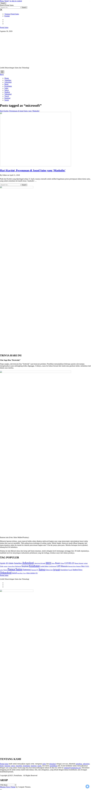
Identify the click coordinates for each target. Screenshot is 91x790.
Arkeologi (8, 82)
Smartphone (64, 570)
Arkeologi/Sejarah (39, 563)
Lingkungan (52, 566)
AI (7, 563)
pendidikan (53, 766)
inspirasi (34, 766)
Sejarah (56, 569)
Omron (5, 570)
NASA (87, 566)
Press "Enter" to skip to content (11, 1)
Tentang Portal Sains (11, 14)
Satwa (6, 90)
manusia (7, 766)
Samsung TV (34, 570)
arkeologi (86, 764)
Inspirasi (7, 98)
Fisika (1, 566)
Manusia (64, 566)
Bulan (53, 563)
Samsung (27, 569)
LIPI (58, 566)
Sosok (6, 100)
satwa (13, 766)
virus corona (30, 573)
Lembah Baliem (44, 566)
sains (44, 764)
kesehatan (26, 766)
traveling (20, 573)
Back (2, 74)
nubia (1, 570)
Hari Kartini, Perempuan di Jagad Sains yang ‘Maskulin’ (32, 170)
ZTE (36, 573)
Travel (6, 96)
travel (14, 573)
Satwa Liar (49, 570)
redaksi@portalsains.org (72, 768)
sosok (39, 766)
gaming (6, 566)
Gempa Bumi (11, 566)
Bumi (6, 84)
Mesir (83, 566)
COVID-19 (69, 563)
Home (6, 78)
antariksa (79, 764)
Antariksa (7, 80)
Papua (11, 569)
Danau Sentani (79, 563)
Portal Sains (4, 27)
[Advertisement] (45, 49)
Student (7, 92)
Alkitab (10, 563)
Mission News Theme (7, 787)
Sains (6, 88)
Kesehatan (8, 86)
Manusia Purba (72, 566)
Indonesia (18, 566)
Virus (24, 573)
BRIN (48, 563)
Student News (77, 570)
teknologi (52, 764)
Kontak (7, 16)
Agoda (2, 563)
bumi (2, 766)
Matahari (78, 566)
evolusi (86, 563)
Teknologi (8, 94)
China (62, 563)
